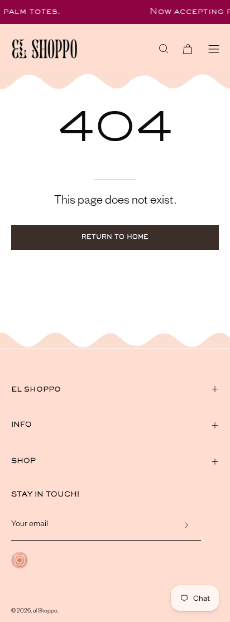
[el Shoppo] (67, 48)
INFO (21, 425)
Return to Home (115, 237)
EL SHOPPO (36, 389)
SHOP (23, 461)
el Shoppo (45, 612)
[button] (163, 49)
